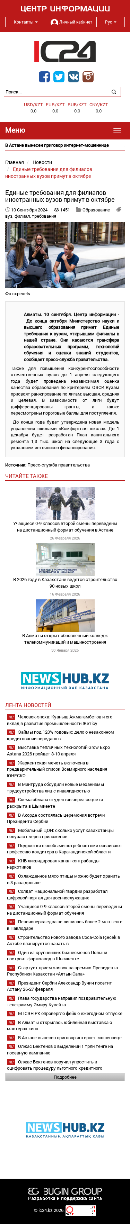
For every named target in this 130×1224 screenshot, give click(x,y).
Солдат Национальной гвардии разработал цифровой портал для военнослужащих (57, 894)
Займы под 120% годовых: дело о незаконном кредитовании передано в (60, 735)
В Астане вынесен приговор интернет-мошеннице (70, 1037)
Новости (42, 162)
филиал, (23, 216)
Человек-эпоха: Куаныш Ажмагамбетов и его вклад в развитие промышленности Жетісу (59, 720)
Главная (14, 162)
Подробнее (65, 1077)
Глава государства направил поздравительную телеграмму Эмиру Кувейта (61, 1001)
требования (44, 216)
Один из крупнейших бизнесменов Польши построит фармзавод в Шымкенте (57, 955)
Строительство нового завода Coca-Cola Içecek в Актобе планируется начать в (63, 940)
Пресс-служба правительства (58, 465)
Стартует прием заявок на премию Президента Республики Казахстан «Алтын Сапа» (62, 970)
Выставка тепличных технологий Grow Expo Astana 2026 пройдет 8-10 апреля (58, 750)
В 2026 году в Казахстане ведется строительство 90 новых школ (65, 582)
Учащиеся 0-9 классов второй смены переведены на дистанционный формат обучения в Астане (65, 526)
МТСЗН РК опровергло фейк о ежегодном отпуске (70, 1013)
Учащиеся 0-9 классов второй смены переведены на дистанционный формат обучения (64, 909)
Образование (96, 210)
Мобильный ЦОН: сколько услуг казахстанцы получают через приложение (60, 833)
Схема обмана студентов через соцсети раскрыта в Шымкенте (55, 802)
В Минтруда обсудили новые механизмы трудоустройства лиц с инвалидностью (55, 787)
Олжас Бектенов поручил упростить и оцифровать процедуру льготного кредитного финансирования (54, 1068)
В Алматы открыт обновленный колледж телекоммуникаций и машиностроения (65, 638)
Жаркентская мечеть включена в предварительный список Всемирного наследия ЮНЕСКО (57, 769)
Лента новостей (28, 704)
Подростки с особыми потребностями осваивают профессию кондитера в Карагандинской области (64, 848)
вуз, (10, 216)
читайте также (26, 475)
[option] (65, 145)
